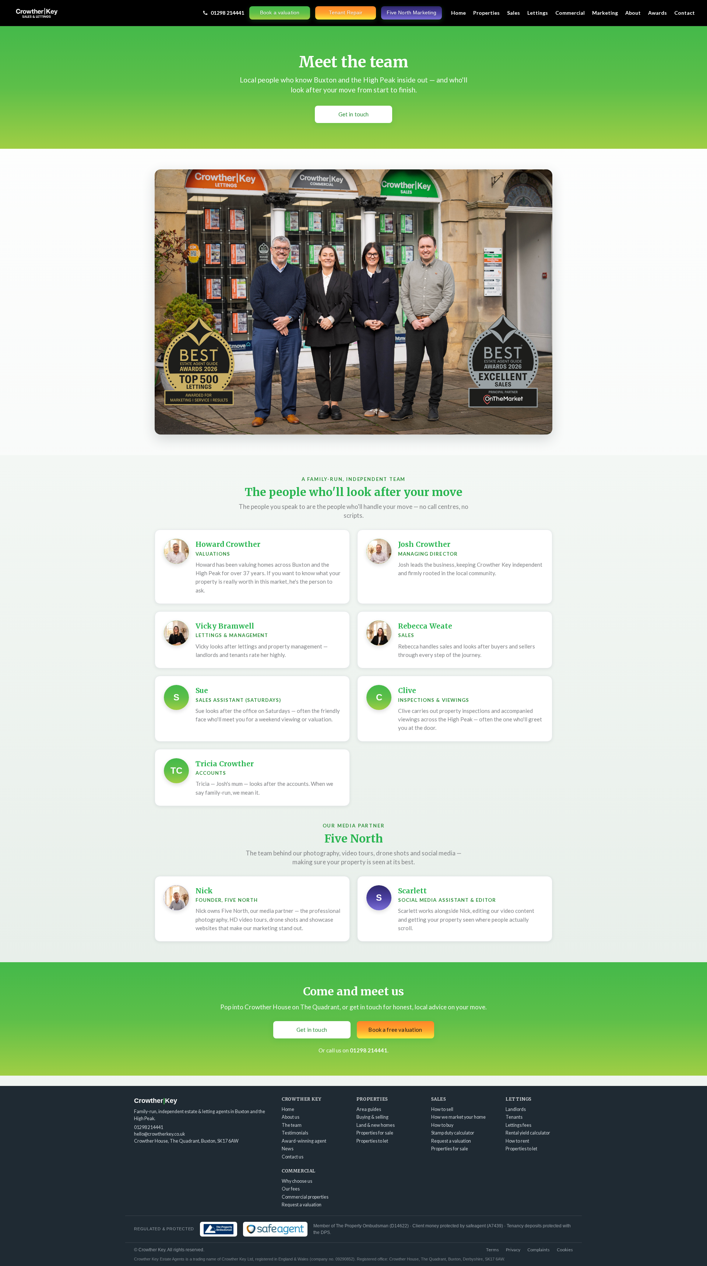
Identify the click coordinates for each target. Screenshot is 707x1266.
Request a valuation (451, 1141)
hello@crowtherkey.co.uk (159, 1134)
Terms (492, 1249)
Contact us (292, 1157)
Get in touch (353, 114)
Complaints (538, 1249)
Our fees (291, 1189)
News (287, 1148)
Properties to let (372, 1141)
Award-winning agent (304, 1141)
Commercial (570, 13)
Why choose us (297, 1181)
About (633, 13)
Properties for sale (374, 1133)
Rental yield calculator (528, 1133)
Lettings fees (518, 1125)
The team (292, 1125)
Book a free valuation (395, 1029)
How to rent (517, 1141)
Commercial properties (305, 1197)
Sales (513, 13)
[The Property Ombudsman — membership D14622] (218, 1229)
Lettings (537, 13)
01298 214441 (227, 13)
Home (458, 13)
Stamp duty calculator (452, 1133)
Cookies (565, 1249)
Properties (486, 13)
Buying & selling (372, 1117)
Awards (657, 13)
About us (290, 1117)
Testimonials (295, 1133)
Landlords (516, 1109)
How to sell (442, 1109)
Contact (684, 13)
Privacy (513, 1249)
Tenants (514, 1117)
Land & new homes (375, 1125)
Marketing (605, 13)
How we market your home (458, 1117)
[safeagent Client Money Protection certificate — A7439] (275, 1229)
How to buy (442, 1125)
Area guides (368, 1109)
